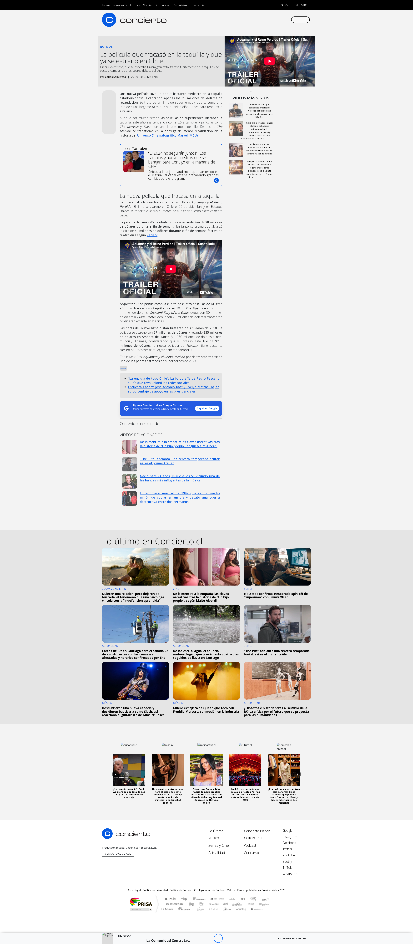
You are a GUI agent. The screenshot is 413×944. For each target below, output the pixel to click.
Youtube (288, 855)
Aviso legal (134, 890)
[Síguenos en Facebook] (261, 19)
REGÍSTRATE (302, 5)
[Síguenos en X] (267, 19)
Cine (124, 368)
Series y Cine (218, 845)
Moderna (183, 913)
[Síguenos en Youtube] (272, 19)
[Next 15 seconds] (227, 938)
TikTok (287, 867)
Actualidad (216, 852)
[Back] (200, 938)
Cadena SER (232, 899)
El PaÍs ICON (212, 913)
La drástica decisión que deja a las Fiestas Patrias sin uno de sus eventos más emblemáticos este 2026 (245, 794)
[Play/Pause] (218, 938)
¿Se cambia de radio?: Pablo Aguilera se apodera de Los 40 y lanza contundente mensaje (129, 793)
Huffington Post (174, 904)
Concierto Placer (257, 830)
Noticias (147, 5)
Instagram (289, 836)
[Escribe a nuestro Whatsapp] (288, 19)
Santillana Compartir (217, 899)
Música (214, 838)
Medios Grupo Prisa (140, 910)
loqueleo (239, 913)
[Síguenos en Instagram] (256, 19)
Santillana (200, 899)
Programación (120, 5)
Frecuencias (198, 5)
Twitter (287, 849)
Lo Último (135, 5)
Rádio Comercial (269, 913)
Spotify (287, 861)
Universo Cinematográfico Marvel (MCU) (167, 135)
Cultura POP (253, 838)
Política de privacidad (155, 890)
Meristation (255, 913)
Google (287, 830)
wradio (201, 904)
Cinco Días (213, 904)
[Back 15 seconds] (209, 938)
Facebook (289, 843)
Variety (152, 235)
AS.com (242, 899)
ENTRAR (284, 5)
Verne (244, 904)
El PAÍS (169, 899)
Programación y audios (292, 938)
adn (253, 899)
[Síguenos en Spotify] (277, 19)
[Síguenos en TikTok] (283, 19)
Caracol (265, 899)
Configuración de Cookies (209, 890)
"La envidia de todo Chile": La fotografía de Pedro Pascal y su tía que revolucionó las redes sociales (173, 380)
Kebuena (265, 904)
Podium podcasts (167, 908)
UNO (192, 904)
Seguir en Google (207, 408)
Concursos (162, 5)
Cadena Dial (254, 904)
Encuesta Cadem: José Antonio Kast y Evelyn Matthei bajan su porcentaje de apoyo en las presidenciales (173, 389)
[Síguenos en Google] (251, 19)
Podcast (250, 845)
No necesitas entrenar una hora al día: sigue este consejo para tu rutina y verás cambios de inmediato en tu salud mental (167, 796)
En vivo (106, 5)
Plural (198, 913)
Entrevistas (180, 5)
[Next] (236, 938)
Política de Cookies (181, 890)
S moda (226, 913)
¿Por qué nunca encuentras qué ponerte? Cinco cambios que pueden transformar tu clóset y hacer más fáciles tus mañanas (284, 796)
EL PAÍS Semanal (234, 904)
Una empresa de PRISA (141, 901)
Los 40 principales (185, 899)
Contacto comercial (118, 853)
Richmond (167, 913)
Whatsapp (289, 874)
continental (226, 904)
